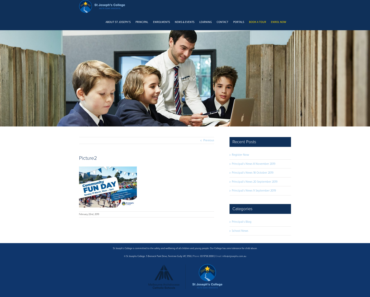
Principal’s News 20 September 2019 (255, 182)
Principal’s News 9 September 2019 (254, 191)
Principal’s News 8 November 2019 (253, 164)
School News (240, 231)
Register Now (240, 155)
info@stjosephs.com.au (234, 256)
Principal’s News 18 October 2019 (252, 173)
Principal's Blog (241, 222)
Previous (208, 140)
